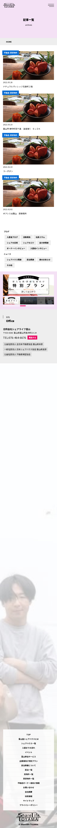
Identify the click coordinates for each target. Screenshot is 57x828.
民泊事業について (28, 765)
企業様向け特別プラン (28, 761)
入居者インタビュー (38, 248)
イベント (28, 752)
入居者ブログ (12, 237)
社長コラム (40, 237)
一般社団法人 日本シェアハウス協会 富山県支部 (25, 349)
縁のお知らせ (44, 260)
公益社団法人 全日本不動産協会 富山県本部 (23, 344)
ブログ (6, 231)
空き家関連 (43, 243)
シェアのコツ (28, 243)
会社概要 (28, 791)
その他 (9, 265)
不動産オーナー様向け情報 (29, 783)
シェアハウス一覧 (28, 743)
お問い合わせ (28, 787)
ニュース (7, 254)
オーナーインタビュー (16, 248)
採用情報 (28, 796)
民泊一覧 (28, 769)
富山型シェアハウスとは (29, 739)
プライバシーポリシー (28, 805)
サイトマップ (28, 800)
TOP (28, 734)
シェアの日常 (12, 243)
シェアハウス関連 (14, 260)
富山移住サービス (28, 756)
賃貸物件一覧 (28, 778)
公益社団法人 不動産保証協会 (17, 354)
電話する (32, 337)
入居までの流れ (28, 747)
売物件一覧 (28, 774)
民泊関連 (30, 260)
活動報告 (26, 237)
